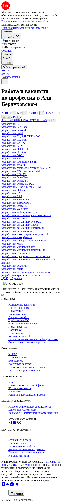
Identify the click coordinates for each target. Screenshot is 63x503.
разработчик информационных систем (24, 240)
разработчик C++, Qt (13, 142)
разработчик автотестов (15, 218)
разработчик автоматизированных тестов (26, 215)
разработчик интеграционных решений (25, 234)
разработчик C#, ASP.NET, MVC (20, 136)
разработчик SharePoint (15, 199)
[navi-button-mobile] (4, 81)
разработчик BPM (12, 133)
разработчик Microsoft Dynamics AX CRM (26, 167)
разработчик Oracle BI (14, 180)
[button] (5, 70)
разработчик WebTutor (14, 208)
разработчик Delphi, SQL (16, 149)
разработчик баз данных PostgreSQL (23, 227)
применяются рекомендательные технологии (30, 463)
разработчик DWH (12, 155)
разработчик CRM (12, 145)
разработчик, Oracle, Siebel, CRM (21, 186)
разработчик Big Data (14, 126)
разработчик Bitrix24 (13, 130)
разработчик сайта (12, 268)
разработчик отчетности (15, 253)
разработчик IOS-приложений (19, 161)
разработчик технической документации (25, 272)
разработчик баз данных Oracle (19, 224)
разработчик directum (13, 152)
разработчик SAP (11, 193)
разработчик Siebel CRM (16, 202)
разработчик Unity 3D (14, 205)
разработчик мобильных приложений (23, 249)
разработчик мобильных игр (18, 246)
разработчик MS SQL (14, 174)
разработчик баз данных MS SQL (21, 221)
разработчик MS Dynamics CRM (20, 171)
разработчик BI (10, 123)
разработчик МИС (12, 243)
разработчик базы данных (16, 231)
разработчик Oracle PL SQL (17, 183)
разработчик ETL (11, 158)
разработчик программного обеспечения (25, 256)
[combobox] (16, 493)
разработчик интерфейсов (16, 237)
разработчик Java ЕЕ (13, 164)
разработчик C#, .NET (14, 139)
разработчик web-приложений (19, 212)
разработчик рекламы (14, 265)
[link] (7, 62)
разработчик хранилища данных (20, 275)
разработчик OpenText (14, 177)
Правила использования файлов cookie (24, 27)
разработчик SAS (11, 196)
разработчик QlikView (14, 190)
